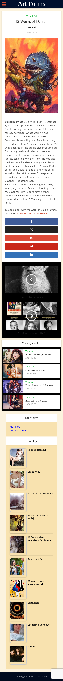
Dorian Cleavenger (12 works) (39, 385)
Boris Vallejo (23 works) (36, 401)
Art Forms (31, 4)
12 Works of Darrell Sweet (32, 213)
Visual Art (31, 16)
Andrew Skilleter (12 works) (38, 354)
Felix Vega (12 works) (35, 370)
